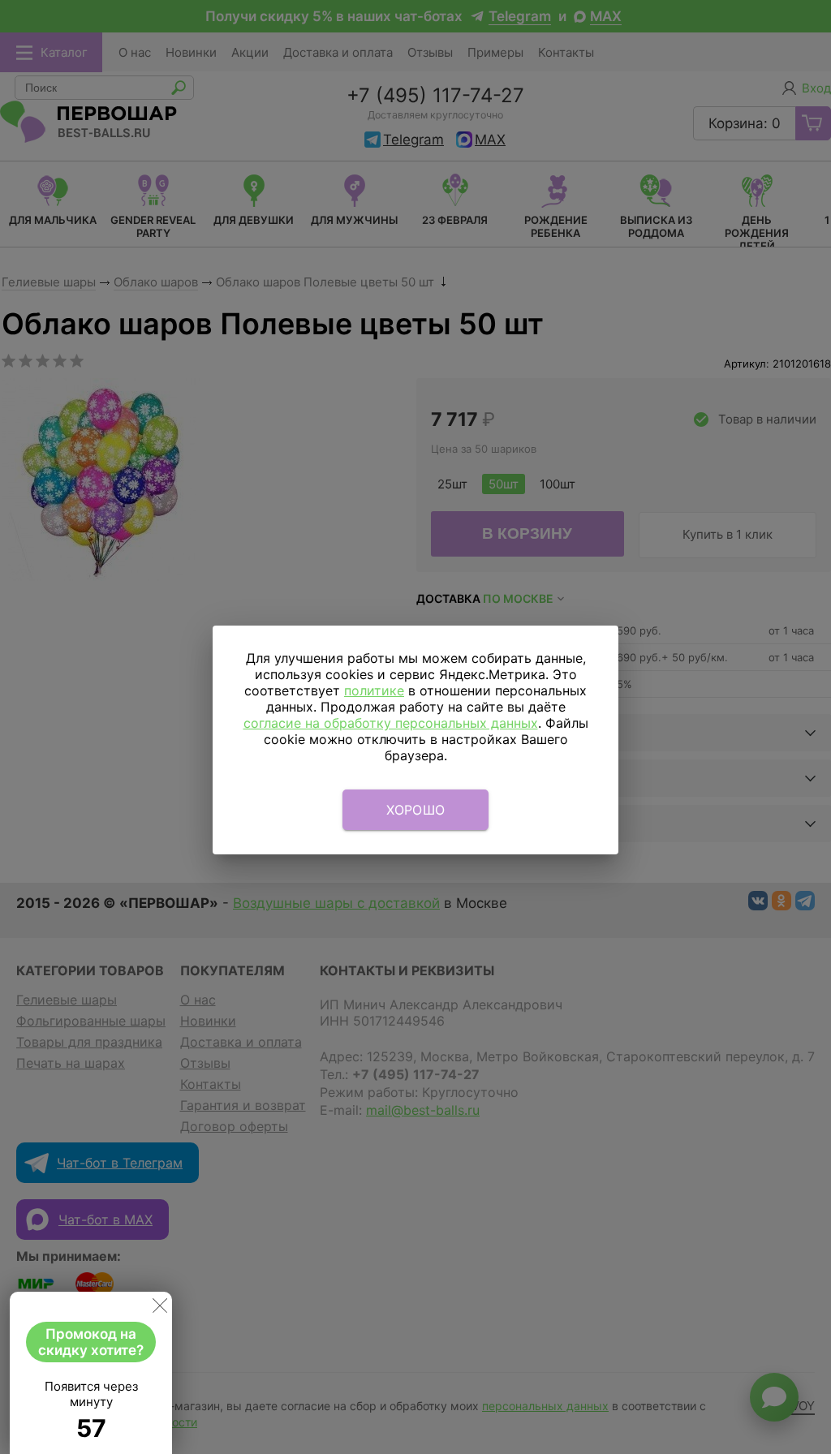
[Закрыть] (160, 1308)
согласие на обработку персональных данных (390, 723)
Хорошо (416, 810)
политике (374, 690)
